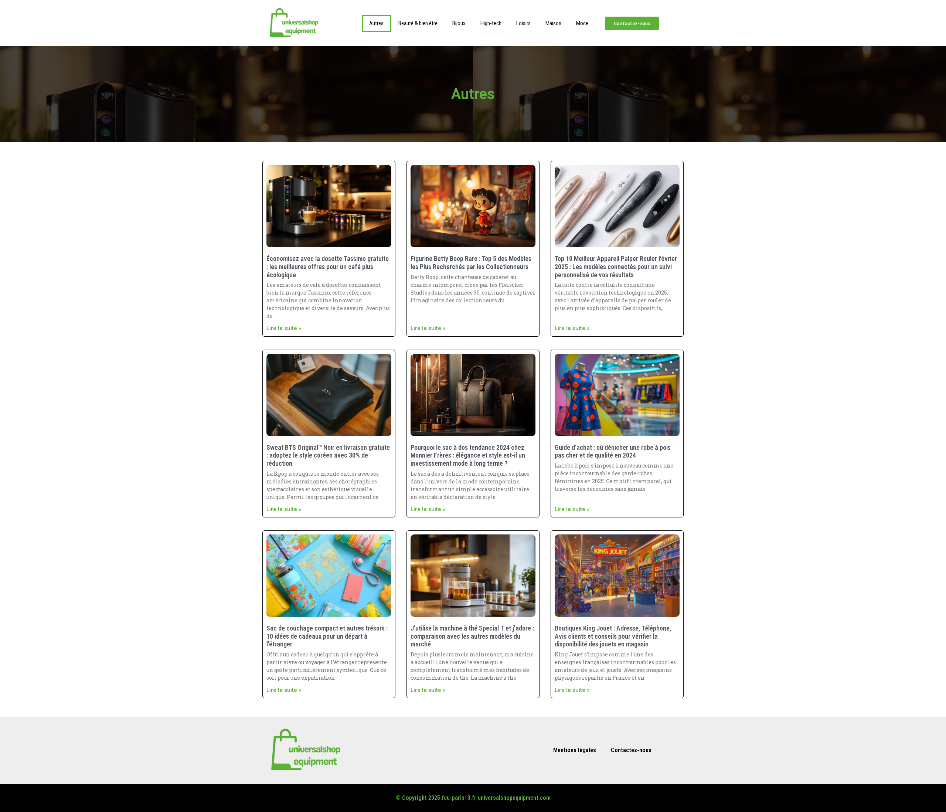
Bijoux (459, 23)
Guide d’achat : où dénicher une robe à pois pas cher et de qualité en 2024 (613, 451)
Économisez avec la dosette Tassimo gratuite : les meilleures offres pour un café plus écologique (327, 266)
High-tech (490, 23)
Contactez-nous (631, 750)
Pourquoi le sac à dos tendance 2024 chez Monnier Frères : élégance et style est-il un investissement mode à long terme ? (468, 455)
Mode (582, 23)
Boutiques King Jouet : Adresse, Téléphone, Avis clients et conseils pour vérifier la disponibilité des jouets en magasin (613, 636)
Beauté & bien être (418, 23)
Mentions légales (574, 750)
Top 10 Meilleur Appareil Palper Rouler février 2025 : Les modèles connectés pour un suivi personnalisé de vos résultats (616, 266)
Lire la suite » (283, 328)
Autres (376, 23)
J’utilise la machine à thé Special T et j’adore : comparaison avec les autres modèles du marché (472, 636)
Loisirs (523, 23)
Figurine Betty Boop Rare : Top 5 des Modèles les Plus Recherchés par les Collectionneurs (471, 263)
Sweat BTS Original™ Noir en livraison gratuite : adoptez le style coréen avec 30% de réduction (328, 455)
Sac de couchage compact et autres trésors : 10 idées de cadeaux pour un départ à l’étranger (327, 636)
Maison (553, 23)
